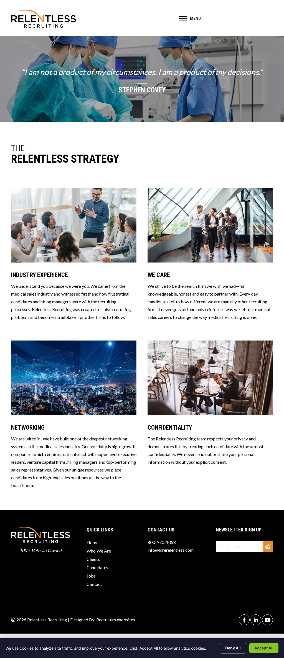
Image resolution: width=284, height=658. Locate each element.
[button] (268, 546)
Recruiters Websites (115, 619)
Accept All (263, 648)
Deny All (233, 648)
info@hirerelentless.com (171, 550)
